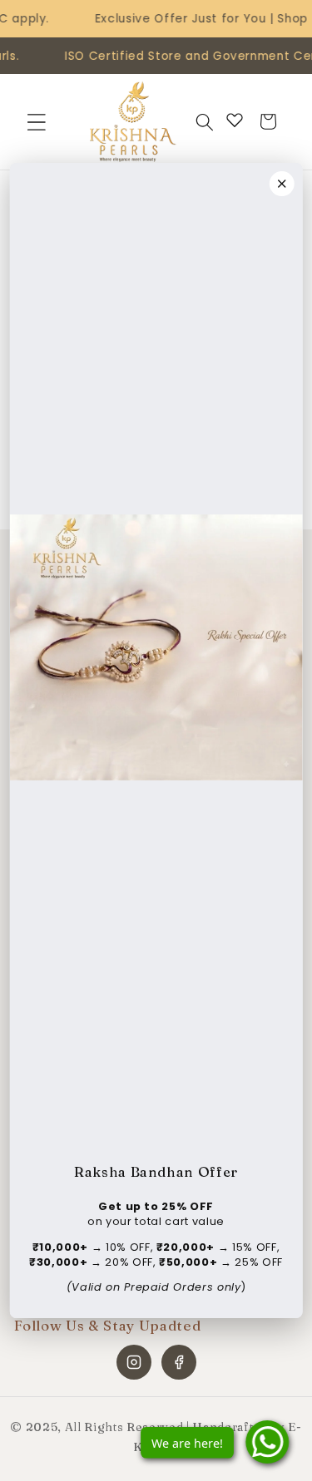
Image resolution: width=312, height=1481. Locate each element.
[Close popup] (282, 183)
